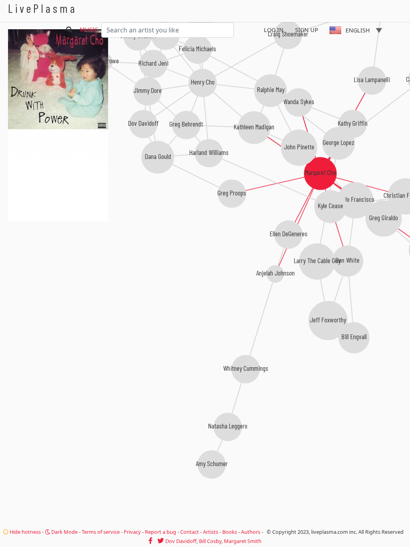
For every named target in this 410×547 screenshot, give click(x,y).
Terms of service (101, 531)
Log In (273, 30)
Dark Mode (64, 531)
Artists (210, 531)
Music (89, 29)
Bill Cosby (210, 541)
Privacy (132, 531)
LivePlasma (42, 8)
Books (229, 531)
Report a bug (160, 531)
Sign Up (306, 30)
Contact (189, 531)
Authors (250, 531)
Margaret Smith (242, 541)
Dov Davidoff (181, 541)
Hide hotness (24, 531)
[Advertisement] (58, 264)
